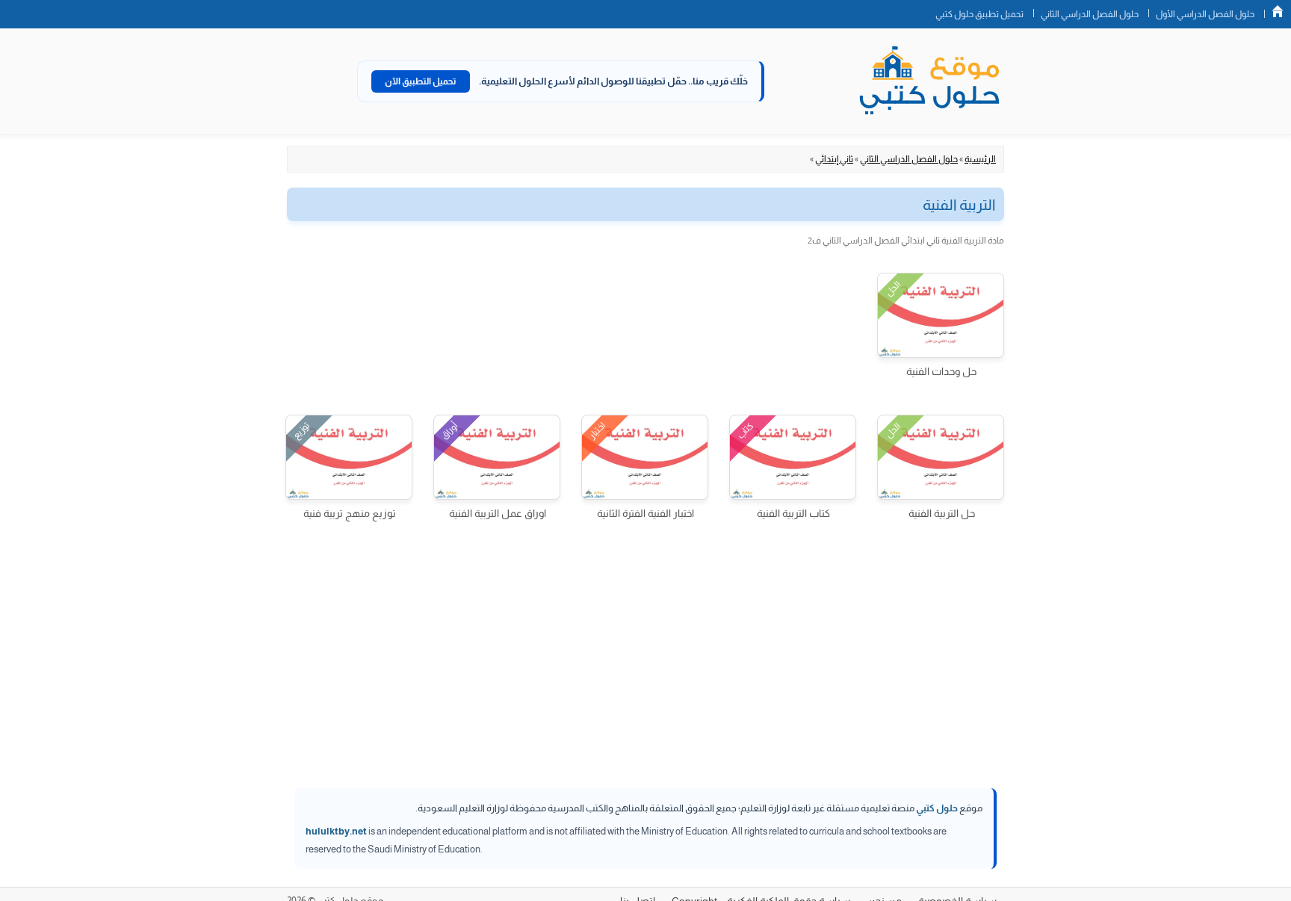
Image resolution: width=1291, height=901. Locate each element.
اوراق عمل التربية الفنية (497, 513)
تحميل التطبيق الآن (420, 81)
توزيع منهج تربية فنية (349, 513)
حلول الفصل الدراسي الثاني (1090, 14)
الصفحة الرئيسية (1278, 11)
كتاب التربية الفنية (793, 513)
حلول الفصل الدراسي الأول (1205, 14)
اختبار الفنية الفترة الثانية (645, 513)
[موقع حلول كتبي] (929, 81)
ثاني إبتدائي (834, 159)
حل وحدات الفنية (941, 371)
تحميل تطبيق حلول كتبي (979, 14)
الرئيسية (980, 159)
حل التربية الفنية (941, 513)
